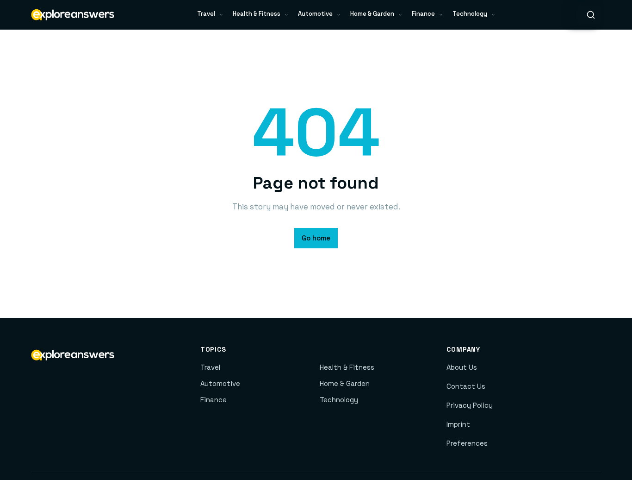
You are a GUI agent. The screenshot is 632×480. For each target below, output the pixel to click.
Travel (206, 14)
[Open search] (591, 15)
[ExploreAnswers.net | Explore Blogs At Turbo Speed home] (72, 15)
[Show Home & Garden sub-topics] (400, 15)
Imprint (458, 424)
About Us (461, 367)
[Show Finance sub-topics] (441, 15)
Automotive (315, 14)
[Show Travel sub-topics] (221, 15)
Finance (423, 14)
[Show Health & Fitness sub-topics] (286, 15)
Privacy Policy (469, 405)
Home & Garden (372, 14)
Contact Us (465, 386)
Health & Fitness (256, 14)
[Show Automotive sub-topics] (339, 15)
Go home (316, 238)
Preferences (467, 443)
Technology (469, 14)
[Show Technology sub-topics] (493, 15)
